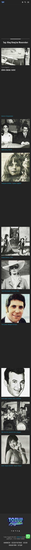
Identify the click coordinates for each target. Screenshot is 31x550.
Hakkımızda (7, 543)
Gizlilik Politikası (17, 543)
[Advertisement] (15, 20)
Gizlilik (25, 543)
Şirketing (19, 537)
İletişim (20, 545)
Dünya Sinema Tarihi (8, 70)
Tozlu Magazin (5, 67)
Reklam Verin (12, 545)
